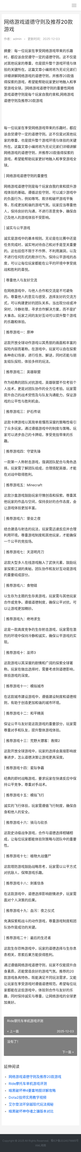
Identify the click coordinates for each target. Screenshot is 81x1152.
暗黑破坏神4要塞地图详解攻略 (32, 1090)
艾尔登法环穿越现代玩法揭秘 (31, 1104)
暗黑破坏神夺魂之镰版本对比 (31, 1111)
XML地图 (40, 1145)
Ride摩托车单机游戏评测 (28, 1083)
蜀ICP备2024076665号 (65, 1140)
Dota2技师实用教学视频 (27, 1097)
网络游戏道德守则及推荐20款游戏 (35, 1076)
